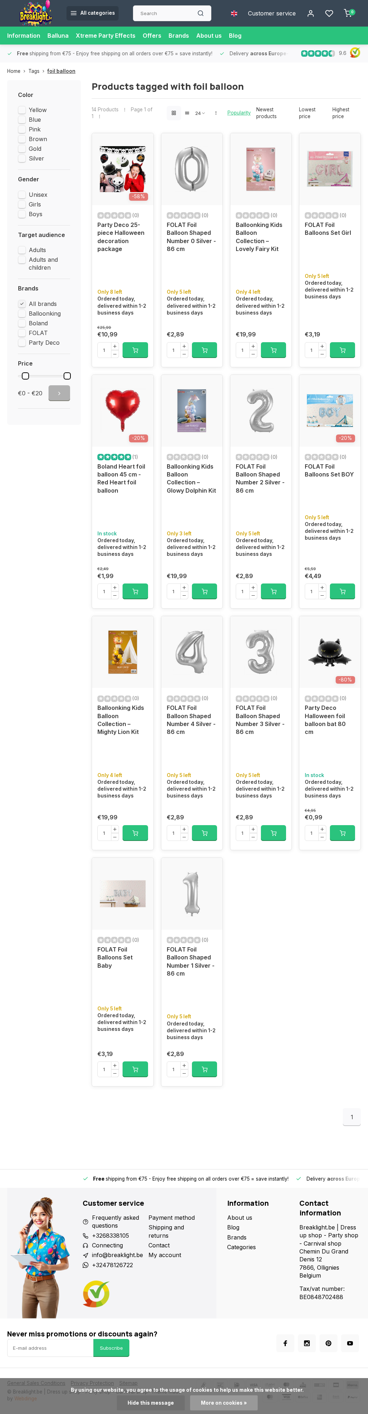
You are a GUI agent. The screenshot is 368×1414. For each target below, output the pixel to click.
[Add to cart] (135, 350)
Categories (241, 1247)
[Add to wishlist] (142, 144)
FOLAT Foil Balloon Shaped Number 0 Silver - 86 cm (191, 236)
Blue (35, 119)
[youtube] (350, 1343)
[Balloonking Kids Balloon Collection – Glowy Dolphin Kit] (191, 411)
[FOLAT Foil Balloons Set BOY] (329, 411)
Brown (38, 139)
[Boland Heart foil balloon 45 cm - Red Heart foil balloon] (122, 411)
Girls (35, 204)
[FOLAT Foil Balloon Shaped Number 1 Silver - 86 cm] (191, 894)
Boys (35, 214)
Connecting (107, 1245)
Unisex (38, 194)
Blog (235, 35)
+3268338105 (110, 1235)
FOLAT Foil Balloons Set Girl (328, 228)
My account (164, 1255)
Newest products (266, 113)
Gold (35, 148)
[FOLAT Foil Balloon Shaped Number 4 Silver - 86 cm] (191, 652)
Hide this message (151, 1403)
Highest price (340, 113)
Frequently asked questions (115, 1221)
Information (23, 35)
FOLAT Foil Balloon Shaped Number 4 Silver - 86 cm (191, 719)
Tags (34, 71)
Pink (35, 129)
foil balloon (61, 71)
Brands (179, 35)
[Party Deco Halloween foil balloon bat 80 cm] (329, 652)
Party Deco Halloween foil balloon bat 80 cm (325, 719)
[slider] (25, 376)
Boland (38, 323)
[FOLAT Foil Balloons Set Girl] (329, 169)
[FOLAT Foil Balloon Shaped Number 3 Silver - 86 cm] (260, 652)
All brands (43, 303)
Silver (36, 158)
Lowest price (307, 113)
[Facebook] (285, 1343)
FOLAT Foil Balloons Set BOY (329, 470)
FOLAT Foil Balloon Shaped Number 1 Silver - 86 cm (191, 961)
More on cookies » (224, 1403)
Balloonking (45, 313)
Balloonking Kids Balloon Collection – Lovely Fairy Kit (259, 236)
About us (209, 35)
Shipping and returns (166, 1231)
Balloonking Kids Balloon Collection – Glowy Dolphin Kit (191, 478)
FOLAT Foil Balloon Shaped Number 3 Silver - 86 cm (260, 719)
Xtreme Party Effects (105, 35)
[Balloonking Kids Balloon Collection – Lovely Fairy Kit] (260, 169)
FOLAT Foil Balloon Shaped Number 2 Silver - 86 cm (260, 478)
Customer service (272, 13)
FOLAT (38, 332)
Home (13, 71)
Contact (159, 1245)
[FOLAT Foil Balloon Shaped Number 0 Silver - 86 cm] (191, 169)
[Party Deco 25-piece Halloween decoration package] (122, 169)
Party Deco (44, 342)
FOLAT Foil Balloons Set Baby (115, 957)
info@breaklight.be (117, 1255)
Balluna (58, 35)
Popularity (239, 113)
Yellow (38, 109)
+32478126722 (112, 1265)
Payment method (171, 1217)
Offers (152, 35)
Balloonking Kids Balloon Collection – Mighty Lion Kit (120, 719)
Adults (37, 250)
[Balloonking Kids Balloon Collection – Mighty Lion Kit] (122, 652)
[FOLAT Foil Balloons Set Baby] (122, 894)
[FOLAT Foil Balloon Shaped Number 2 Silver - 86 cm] (260, 411)
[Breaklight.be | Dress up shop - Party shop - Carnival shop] (36, 13)
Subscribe (111, 1348)
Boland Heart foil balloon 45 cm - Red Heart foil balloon (121, 478)
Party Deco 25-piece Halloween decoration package (120, 236)
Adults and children (43, 263)
